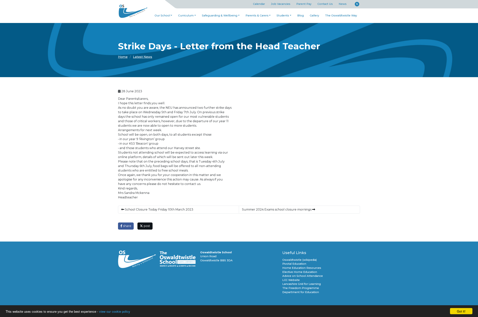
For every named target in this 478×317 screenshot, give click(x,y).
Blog (300, 15)
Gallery (314, 15)
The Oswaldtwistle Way (341, 15)
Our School (162, 15)
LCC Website (291, 280)
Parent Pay (303, 4)
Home (123, 57)
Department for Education (300, 292)
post (146, 226)
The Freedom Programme (300, 288)
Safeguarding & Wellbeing (219, 15)
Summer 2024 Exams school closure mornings (277, 209)
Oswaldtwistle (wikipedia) (299, 260)
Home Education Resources (301, 268)
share (126, 226)
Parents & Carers (257, 15)
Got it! (461, 311)
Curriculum (186, 15)
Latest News (142, 57)
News (343, 4)
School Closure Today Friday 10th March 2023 (158, 209)
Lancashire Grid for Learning (301, 284)
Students (283, 15)
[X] (357, 4)
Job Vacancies (280, 4)
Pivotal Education (294, 263)
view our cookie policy (114, 311)
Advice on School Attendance (302, 276)
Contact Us (325, 4)
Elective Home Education (299, 272)
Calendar (259, 4)
